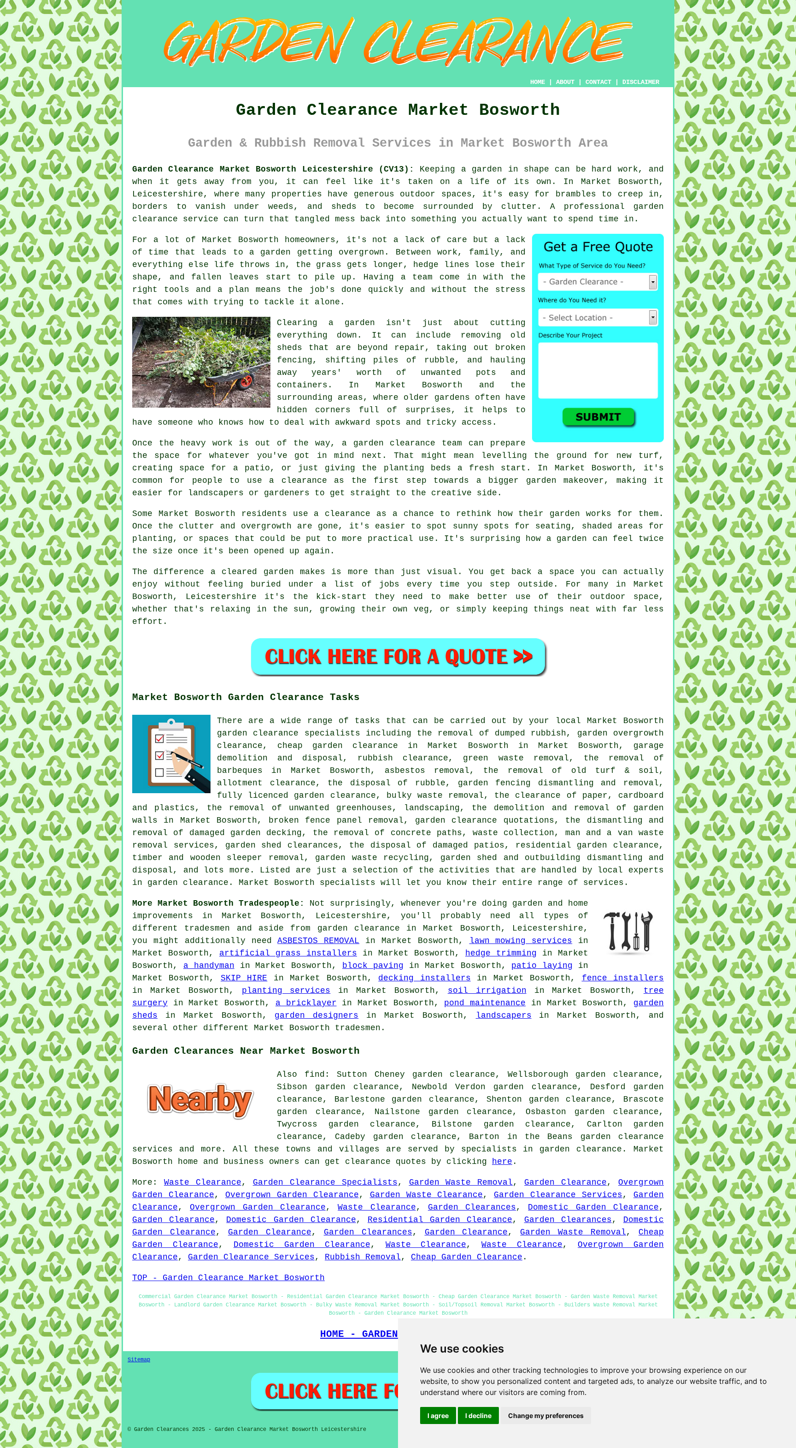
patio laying (542, 965)
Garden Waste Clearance (426, 1194)
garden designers (316, 1015)
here (502, 1161)
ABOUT (565, 82)
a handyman (208, 965)
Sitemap (139, 1360)
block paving (373, 965)
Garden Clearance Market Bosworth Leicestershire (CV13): (273, 169)
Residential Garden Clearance (440, 1219)
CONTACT (598, 82)
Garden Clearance (565, 1182)
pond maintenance (485, 1003)
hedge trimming (501, 953)
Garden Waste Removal (461, 1182)
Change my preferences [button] (546, 1415)
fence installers (623, 978)
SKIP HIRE (244, 978)
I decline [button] (478, 1415)
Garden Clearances (472, 1207)
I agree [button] (438, 1415)
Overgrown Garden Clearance (292, 1194)
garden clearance (358, 928)
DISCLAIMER (640, 82)
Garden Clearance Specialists (325, 1182)
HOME (537, 82)
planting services (286, 990)
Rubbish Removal (363, 1257)
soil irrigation (487, 990)
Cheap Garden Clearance (466, 1257)
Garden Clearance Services (558, 1194)
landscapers (504, 1015)
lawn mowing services (521, 940)
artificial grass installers (288, 953)
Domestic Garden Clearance (593, 1207)
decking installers (424, 978)
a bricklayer (306, 1003)
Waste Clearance (202, 1182)
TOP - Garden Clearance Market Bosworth (228, 1277)
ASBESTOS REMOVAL (318, 940)
